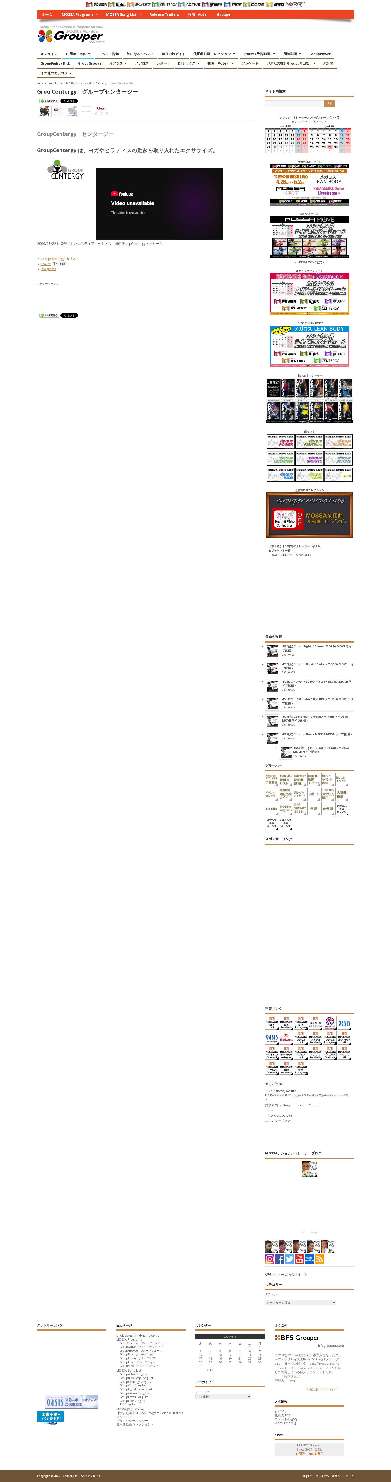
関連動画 (288, 54)
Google (288, 1105)
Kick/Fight (287, 555)
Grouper (224, 14)
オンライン (49, 53)
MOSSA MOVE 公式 (309, 262)
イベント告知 (108, 53)
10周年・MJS (74, 54)
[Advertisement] (73, 297)
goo (301, 1105)
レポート (163, 63)
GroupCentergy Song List (136, 1382)
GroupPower (320, 53)
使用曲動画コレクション (210, 54)
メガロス (142, 63)
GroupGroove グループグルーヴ (141, 1351)
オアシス (114, 63)
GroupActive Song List (134, 1374)
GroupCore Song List (133, 1385)
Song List (307, 1476)
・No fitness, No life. (281, 1091)
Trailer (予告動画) (256, 54)
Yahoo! (314, 1105)
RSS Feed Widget (309, 1232)
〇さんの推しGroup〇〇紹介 (287, 63)
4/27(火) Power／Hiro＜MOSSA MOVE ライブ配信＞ (317, 734)
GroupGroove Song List (135, 1393)
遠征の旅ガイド (174, 53)
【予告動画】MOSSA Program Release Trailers (149, 1413)
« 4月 (210, 1370)
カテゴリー (272, 1294)
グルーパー (124, 1417)
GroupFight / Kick (55, 63)
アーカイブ (202, 1392)
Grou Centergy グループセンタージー (144, 1343)
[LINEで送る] (49, 101)
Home (59, 83)
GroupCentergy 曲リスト (60, 258)
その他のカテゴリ (52, 73)
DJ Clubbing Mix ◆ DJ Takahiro (138, 1335)
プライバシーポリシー (132, 1421)
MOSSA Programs (75, 15)
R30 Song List (128, 1404)
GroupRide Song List (133, 1401)
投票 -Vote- (198, 14)
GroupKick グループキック (137, 1354)
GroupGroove (89, 63)
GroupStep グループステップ (139, 1366)
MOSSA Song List (119, 15)
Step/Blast (302, 555)
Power (275, 555)
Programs (48, 268)
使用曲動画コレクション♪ (134, 1424)
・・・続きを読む (287, 1376)
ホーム (47, 14)
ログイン (281, 1412)
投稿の (283, 1415)
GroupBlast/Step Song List (136, 1378)
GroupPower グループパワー (139, 1358)
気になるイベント (140, 53)
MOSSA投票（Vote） (131, 1409)
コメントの (286, 1419)
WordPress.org (285, 1423)
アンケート (250, 63)
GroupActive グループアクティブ (141, 1347)
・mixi (269, 1110)
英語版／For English (323, 1389)
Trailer (46, 263)
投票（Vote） (217, 63)
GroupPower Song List (134, 1397)
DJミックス (185, 63)
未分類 (328, 63)
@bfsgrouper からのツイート (286, 1274)
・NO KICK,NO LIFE (278, 1115)
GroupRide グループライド (137, 1362)
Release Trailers (164, 14)
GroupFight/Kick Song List (136, 1389)
